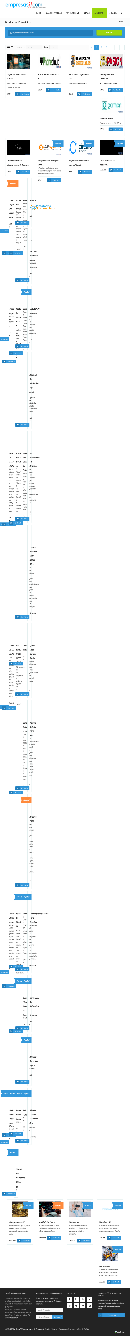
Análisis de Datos (47, 1222)
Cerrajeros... (33, 1015)
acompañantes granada (108, 83)
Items (46, 47)
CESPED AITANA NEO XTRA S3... (33, 555)
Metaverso (74, 1222)
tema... (11, 217)
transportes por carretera (78, 83)
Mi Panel (113, 13)
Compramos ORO (17, 1222)
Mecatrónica (104, 1266)
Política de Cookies (83, 1329)
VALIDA (32, 200)
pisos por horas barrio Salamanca (18, 165)
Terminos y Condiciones (59, 1329)
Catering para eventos (33, 917)
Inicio (38, 13)
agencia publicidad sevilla (16, 83)
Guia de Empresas (53, 13)
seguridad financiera (78, 160)
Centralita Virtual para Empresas (49, 83)
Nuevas (86, 13)
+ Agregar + (99, 13)
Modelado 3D (105, 1222)
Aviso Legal (71, 1329)
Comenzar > (14, 1318)
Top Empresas (72, 13)
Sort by (20, 47)
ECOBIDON (34, 309)
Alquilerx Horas (14, 160)
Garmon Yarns (106, 118)
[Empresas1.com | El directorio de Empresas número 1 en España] (25, 5)
